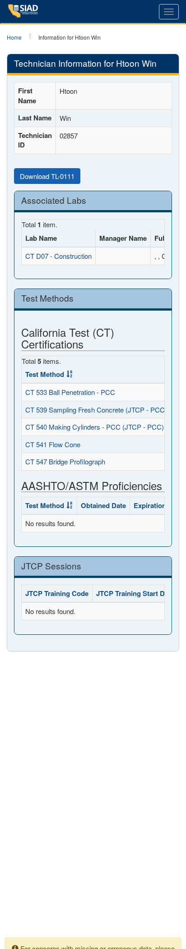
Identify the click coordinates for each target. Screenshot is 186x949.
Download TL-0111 (47, 176)
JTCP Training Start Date (135, 593)
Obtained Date (103, 505)
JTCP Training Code (56, 593)
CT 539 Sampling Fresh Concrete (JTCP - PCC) (96, 409)
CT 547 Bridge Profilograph (65, 461)
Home (14, 37)
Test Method (44, 374)
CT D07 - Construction (58, 256)
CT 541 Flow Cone (52, 444)
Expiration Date (158, 505)
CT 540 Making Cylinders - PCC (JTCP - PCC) (94, 426)
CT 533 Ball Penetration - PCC (70, 392)
